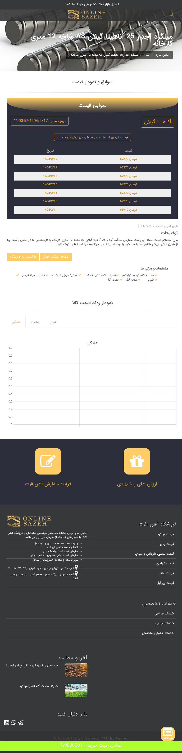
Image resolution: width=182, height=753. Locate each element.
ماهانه (35, 322)
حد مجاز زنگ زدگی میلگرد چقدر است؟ (32, 665)
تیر (147, 55)
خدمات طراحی (164, 613)
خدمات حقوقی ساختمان (158, 633)
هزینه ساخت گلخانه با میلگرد (38, 686)
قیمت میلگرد (165, 534)
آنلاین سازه (162, 55)
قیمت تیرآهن (165, 563)
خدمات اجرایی (164, 623)
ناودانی (150, 553)
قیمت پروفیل (165, 583)
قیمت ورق (167, 544)
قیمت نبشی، (165, 553)
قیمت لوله (167, 573)
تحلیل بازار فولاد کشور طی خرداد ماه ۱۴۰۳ (91, 4)
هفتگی (16, 321)
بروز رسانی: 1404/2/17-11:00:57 (40, 121)
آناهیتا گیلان (157, 122)
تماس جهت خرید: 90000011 (93, 745)
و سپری (140, 553)
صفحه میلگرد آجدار (56, 256)
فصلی (52, 322)
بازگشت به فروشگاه (23, 256)
